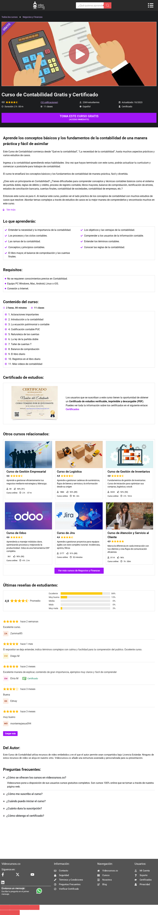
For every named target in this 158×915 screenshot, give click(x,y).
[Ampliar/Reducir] (5, 907)
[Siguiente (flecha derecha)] (15, 912)
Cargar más (10, 733)
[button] (79, 210)
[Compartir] (25, 907)
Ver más (10, 209)
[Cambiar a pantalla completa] (15, 907)
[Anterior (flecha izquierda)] (5, 912)
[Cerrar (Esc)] (35, 907)
